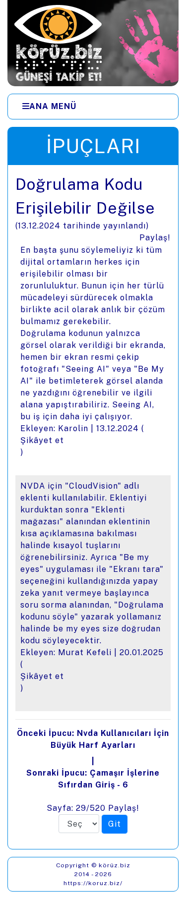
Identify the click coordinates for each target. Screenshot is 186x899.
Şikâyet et (42, 440)
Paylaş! (155, 237)
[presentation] (93, 507)
